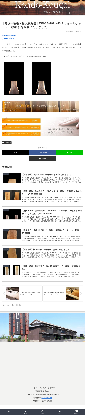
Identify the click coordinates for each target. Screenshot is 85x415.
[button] (42, 158)
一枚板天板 (7, 142)
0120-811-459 (47, 398)
